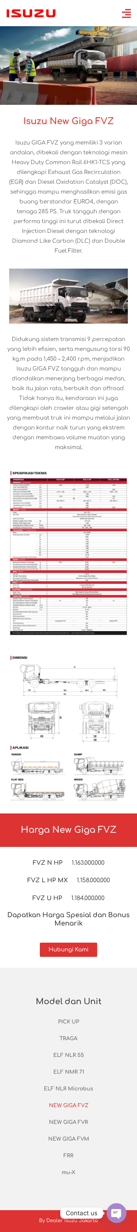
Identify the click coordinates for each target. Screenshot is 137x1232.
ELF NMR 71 (68, 1072)
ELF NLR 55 (68, 1055)
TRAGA (68, 1038)
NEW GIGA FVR (68, 1122)
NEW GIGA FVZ (68, 1105)
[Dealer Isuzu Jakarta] (31, 13)
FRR (68, 1155)
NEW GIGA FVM (68, 1139)
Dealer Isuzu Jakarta (72, 1220)
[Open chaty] (116, 1213)
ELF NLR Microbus (68, 1089)
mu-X (68, 1172)
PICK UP (68, 1022)
